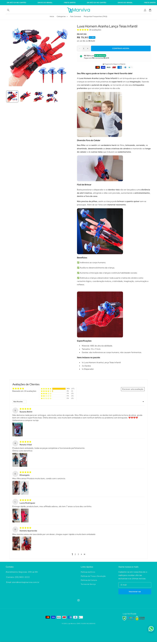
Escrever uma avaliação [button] (132, 389)
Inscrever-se (135, 591)
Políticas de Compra (89, 580)
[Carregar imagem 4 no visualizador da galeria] (52, 96)
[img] (25, 409)
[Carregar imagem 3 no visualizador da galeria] (38, 96)
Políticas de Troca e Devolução (93, 576)
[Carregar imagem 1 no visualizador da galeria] (12, 96)
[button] (8, 10)
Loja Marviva (71, 623)
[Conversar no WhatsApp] (151, 628)
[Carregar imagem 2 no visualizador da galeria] (25, 96)
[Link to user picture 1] (17, 429)
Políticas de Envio (88, 572)
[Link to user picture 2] (23, 460)
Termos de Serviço (88, 584)
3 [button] (78, 554)
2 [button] (75, 554)
